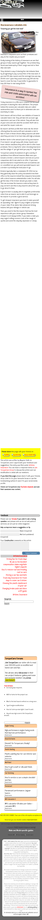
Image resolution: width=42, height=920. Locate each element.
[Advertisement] (21, 244)
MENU (22, 20)
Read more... (8, 735)
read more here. (32, 820)
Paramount (8, 786)
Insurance (4, 467)
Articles (31, 465)
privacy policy (32, 907)
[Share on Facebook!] (16, 455)
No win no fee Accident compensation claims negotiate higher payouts (15, 564)
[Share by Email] (29, 455)
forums (14, 519)
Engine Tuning (9, 726)
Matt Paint (8, 762)
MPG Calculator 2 (10, 799)
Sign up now (8, 690)
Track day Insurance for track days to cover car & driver (15, 579)
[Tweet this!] (6, 455)
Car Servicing (9, 773)
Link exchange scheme (8, 824)
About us (35, 824)
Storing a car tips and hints (16, 575)
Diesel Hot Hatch (10, 739)
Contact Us (19, 824)
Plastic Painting (10, 749)
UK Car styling (20, 835)
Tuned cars (29, 835)
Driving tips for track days (17, 559)
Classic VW (11, 835)
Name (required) (26, 531)
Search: (8, 599)
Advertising (27, 824)
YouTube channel (27, 487)
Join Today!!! (10, 680)
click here (20, 907)
